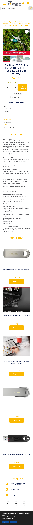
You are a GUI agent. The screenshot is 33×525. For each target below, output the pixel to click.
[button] (27, 32)
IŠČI (30, 8)
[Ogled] (28, 245)
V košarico (16, 282)
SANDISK (6, 130)
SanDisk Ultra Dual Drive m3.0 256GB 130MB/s (16, 315)
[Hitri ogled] (28, 247)
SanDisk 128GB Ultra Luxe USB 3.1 (16, 408)
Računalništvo (19, 22)
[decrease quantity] (7, 87)
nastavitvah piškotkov (8, 518)
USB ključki (12, 23)
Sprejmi (5, 522)
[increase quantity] (15, 87)
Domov (6, 22)
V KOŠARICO (23, 87)
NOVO (5, 124)
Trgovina (11, 22)
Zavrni (13, 522)
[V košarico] (28, 242)
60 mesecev (7, 119)
